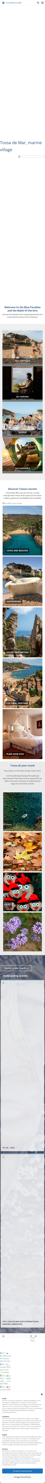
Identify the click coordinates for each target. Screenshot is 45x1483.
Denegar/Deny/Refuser (22, 1477)
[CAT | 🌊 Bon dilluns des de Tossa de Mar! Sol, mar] (5, 1357)
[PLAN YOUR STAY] (22, 734)
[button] (42, 1394)
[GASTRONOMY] (22, 581)
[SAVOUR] (22, 418)
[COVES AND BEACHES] (22, 531)
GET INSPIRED (22, 397)
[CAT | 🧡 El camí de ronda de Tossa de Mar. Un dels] (5, 1391)
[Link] (3, 3)
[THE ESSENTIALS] (22, 454)
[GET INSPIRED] (22, 383)
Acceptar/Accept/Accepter (22, 1471)
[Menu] (42, 2)
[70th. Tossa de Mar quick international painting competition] (22, 1237)
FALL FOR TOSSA (22, 361)
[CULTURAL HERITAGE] (22, 683)
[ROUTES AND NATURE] (22, 632)
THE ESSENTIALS (22, 468)
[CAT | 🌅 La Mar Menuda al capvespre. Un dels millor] (5, 1380)
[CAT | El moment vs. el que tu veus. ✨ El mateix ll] (5, 1368)
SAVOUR (22, 432)
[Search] (38, 2)
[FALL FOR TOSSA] (22, 347)
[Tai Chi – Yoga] (22, 1064)
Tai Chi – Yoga (8, 1148)
